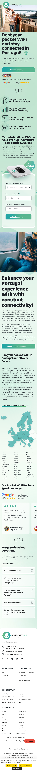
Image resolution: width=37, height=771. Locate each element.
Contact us (5, 675)
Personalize (17, 768)
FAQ (3, 672)
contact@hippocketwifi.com (14, 654)
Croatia (4, 460)
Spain (27, 470)
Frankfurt (21, 722)
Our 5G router (23, 675)
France (4, 474)
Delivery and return (7, 699)
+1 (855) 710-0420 (11, 648)
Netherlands (29, 453)
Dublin (20, 720)
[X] (7, 659)
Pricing (20, 694)
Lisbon (4, 725)
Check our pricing (16, 70)
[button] (20, 539)
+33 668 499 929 (17, 651)
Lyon (3, 728)
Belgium (4, 457)
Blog (20, 702)
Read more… (8, 520)
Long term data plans (8, 697)
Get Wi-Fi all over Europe (16, 346)
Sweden (28, 472)
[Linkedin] (17, 659)
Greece (16, 453)
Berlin (3, 717)
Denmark (4, 466)
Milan (3, 731)
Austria (4, 455)
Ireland (16, 460)
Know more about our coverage (13, 405)
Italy (15, 464)
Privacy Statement (7, 741)
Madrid (21, 728)
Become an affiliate (24, 680)
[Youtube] (22, 659)
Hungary (16, 457)
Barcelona (21, 714)
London (21, 725)
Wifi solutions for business (26, 672)
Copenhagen (5, 720)
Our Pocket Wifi (6, 694)
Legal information (6, 737)
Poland (28, 457)
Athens (4, 714)
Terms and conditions (19, 737)
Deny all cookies (25, 765)
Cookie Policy (17, 741)
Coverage (21, 697)
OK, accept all (11, 765)
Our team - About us (25, 699)
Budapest (21, 717)
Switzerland (29, 474)
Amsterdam (22, 711)
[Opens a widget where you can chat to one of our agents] (29, 741)
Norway (28, 455)
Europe (4, 711)
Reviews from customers (9, 702)
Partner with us (23, 678)
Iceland (16, 458)
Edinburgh (4, 722)
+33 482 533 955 (11, 646)
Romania (28, 460)
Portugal (28, 458)
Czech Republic (6, 464)
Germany (4, 476)
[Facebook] (3, 659)
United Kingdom (30, 476)
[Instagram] (12, 659)
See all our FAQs (8, 564)
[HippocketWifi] (12, 5)
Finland (4, 472)
